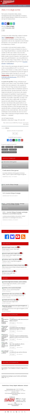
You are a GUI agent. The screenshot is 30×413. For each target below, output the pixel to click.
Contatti (26, 385)
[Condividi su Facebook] (3, 23)
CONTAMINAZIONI (13, 326)
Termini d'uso (5, 385)
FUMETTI (11, 342)
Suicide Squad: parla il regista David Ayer (12, 255)
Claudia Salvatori (9, 37)
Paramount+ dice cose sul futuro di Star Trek (13, 295)
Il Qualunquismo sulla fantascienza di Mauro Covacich (19, 320)
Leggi (13, 323)
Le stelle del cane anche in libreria (18, 352)
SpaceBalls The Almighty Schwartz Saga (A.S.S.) (15, 368)
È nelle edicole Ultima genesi (11, 170)
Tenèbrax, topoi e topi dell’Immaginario (11, 261)
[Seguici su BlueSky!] (12, 236)
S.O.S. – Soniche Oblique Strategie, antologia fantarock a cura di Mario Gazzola (15, 212)
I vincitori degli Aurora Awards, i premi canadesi (13, 283)
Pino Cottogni (10, 26)
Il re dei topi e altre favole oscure (9, 152)
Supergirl (20, 5)
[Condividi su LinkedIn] (14, 23)
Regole (15, 385)
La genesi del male (19, 147)
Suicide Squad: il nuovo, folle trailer (10, 249)
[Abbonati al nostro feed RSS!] (23, 236)
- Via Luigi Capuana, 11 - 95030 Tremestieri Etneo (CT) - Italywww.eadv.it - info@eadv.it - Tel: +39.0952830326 (17, 402)
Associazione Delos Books (14, 393)
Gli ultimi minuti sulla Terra (8, 273)
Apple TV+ (15, 5)
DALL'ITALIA (12, 334)
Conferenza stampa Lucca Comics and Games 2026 (14, 376)
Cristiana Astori (5, 75)
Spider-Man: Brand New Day (6, 5)
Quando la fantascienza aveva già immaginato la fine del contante (15, 309)
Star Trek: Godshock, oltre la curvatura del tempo (17, 344)
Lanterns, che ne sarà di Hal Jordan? (11, 289)
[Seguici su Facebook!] (6, 236)
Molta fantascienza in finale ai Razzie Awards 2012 (14, 267)
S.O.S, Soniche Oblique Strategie (12, 193)
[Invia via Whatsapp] (11, 23)
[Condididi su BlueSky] (5, 23)
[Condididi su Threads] (8, 23)
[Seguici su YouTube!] (17, 236)
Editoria (7, 128)
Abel (3, 37)
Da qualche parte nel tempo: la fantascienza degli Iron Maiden (17, 328)
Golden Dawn (10, 63)
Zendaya (24, 5)
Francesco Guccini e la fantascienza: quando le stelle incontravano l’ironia (19, 336)
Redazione (20, 385)
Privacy (11, 385)
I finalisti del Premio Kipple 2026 (10, 301)
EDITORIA (5, 166)
